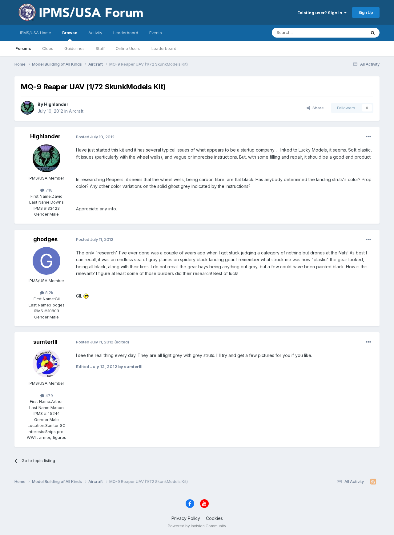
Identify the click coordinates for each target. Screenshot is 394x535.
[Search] (373, 33)
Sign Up (366, 12)
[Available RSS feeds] (373, 481)
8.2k (48, 292)
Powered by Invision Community (197, 526)
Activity (95, 32)
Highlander (56, 104)
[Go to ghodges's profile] (46, 261)
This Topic (348, 32)
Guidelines (74, 48)
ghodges (45, 239)
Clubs (47, 48)
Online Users (128, 48)
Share (317, 107)
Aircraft (76, 111)
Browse (69, 32)
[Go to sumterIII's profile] (46, 363)
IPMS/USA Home (35, 32)
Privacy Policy (185, 518)
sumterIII (45, 341)
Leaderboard (163, 48)
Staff (100, 48)
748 (48, 190)
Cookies (214, 518)
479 (48, 395)
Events (155, 32)
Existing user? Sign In (320, 12)
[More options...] (368, 136)
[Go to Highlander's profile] (27, 108)
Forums (23, 48)
